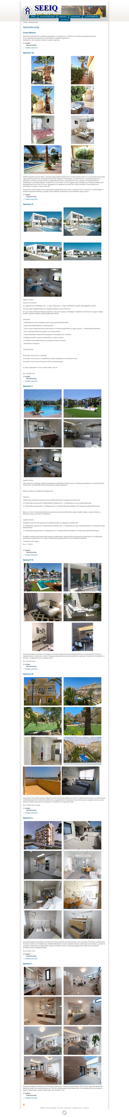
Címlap (25, 22)
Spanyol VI (28, 204)
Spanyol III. (28, 674)
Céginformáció (91, 16)
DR (127, 1115)
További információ (31, 48)
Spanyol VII (28, 53)
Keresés (62, 16)
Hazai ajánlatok (47, 16)
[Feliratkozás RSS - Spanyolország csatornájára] (64, 1104)
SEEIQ (33, 16)
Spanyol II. (28, 818)
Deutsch (64, 20)
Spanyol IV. (28, 560)
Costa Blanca (29, 32)
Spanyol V (28, 386)
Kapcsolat (75, 16)
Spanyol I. (27, 964)
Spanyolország (31, 45)
